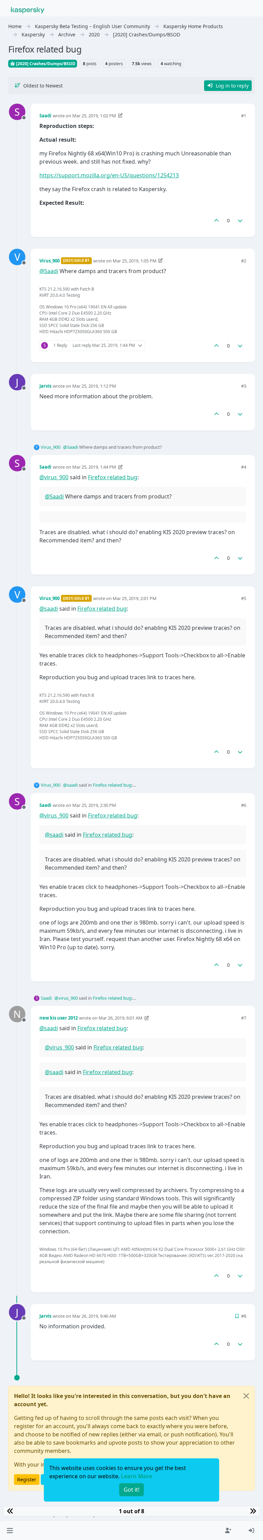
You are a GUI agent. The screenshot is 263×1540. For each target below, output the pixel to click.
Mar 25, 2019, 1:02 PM (94, 116)
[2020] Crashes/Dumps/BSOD (45, 64)
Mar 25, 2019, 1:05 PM (134, 261)
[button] (10, 1530)
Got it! (131, 1489)
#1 (243, 116)
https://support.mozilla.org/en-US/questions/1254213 (109, 175)
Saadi (45, 116)
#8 (243, 1316)
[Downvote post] (240, 220)
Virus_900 (49, 261)
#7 (243, 1018)
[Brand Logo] (28, 9)
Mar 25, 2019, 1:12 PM (94, 386)
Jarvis (45, 386)
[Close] (246, 1396)
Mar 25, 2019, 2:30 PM (94, 805)
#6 (243, 805)
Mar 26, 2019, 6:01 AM (120, 1018)
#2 (243, 261)
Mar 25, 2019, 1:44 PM (94, 467)
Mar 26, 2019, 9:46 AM (94, 1316)
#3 (243, 386)
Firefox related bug (112, 477)
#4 (243, 467)
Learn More (136, 1476)
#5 (243, 598)
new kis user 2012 (58, 1018)
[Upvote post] (216, 220)
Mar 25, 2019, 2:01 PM (134, 598)
